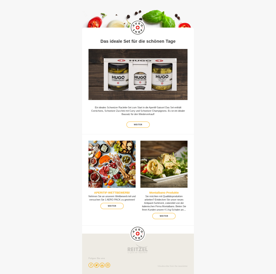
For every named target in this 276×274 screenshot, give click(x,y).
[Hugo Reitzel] (138, 240)
